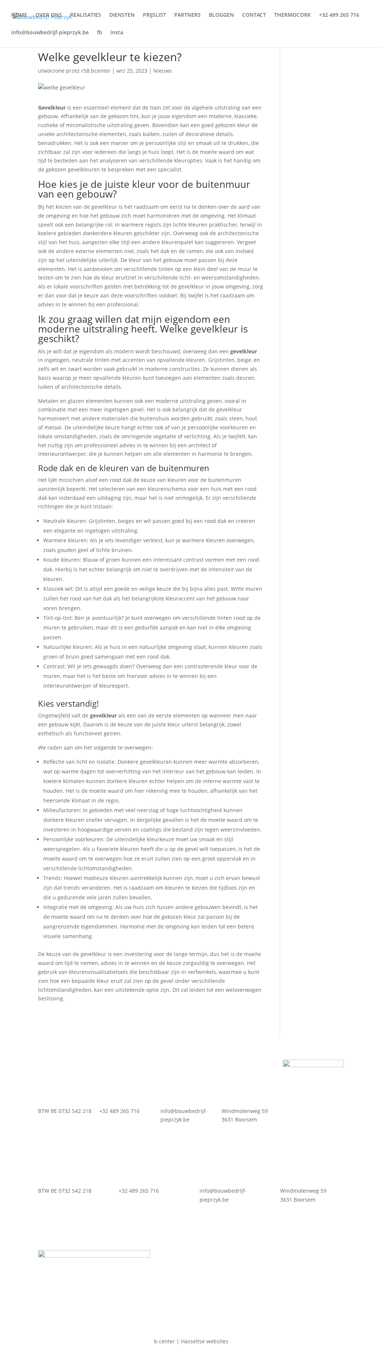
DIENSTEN (122, 15)
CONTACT (254, 15)
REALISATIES (85, 15)
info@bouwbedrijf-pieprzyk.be (50, 33)
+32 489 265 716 (339, 15)
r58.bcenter (95, 70)
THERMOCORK (292, 15)
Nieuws (162, 70)
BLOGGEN (221, 15)
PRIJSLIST (154, 15)
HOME (19, 15)
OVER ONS (48, 15)
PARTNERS (187, 15)
